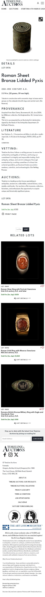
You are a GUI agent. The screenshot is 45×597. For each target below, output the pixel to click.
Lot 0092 (5, 348)
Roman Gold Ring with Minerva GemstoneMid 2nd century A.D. (18, 352)
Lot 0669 (5, 286)
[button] (41, 19)
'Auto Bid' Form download (22, 506)
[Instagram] (10, 454)
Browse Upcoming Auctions (11, 583)
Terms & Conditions (22, 494)
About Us (22, 478)
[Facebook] (5, 454)
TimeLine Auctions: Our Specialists (22, 482)
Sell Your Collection (8, 587)
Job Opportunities (22, 498)
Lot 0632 (5, 409)
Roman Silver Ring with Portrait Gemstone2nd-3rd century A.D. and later (18, 290)
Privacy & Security (22, 490)
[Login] (38, 3)
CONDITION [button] (5, 143)
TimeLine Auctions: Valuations (22, 486)
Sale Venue (22, 502)
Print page (11, 214)
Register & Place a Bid (9, 585)
